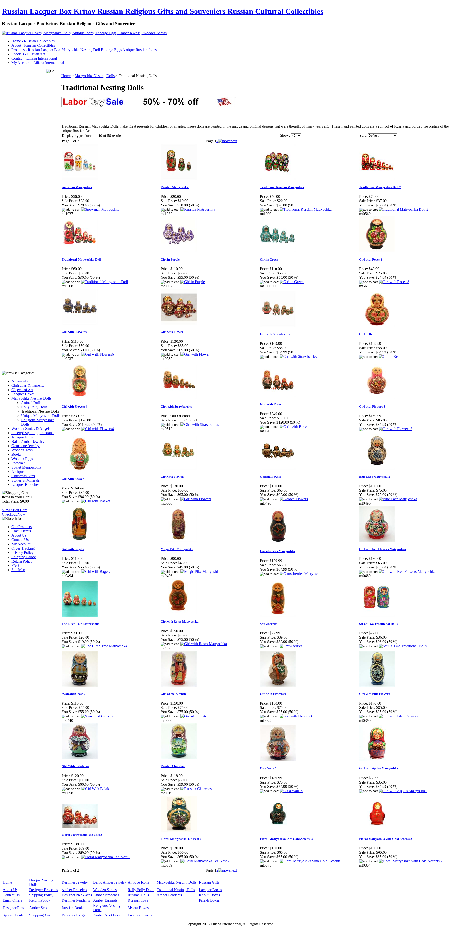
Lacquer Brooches (25, 485)
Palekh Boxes (209, 900)
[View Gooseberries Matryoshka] (301, 574)
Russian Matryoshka (175, 187)
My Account (21, 544)
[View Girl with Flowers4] (97, 429)
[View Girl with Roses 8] (394, 282)
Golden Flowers (270, 476)
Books (16, 454)
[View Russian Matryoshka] (197, 209)
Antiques (18, 472)
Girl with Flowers (172, 476)
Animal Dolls (31, 403)
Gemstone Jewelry (26, 446)
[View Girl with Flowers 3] (395, 429)
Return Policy (22, 561)
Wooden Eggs (22, 459)
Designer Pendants (76, 900)
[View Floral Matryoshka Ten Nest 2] (205, 861)
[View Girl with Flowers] (195, 499)
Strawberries (268, 623)
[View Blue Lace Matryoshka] (398, 499)
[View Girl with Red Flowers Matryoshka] (407, 571)
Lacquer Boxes (23, 394)
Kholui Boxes (209, 895)
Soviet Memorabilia (26, 467)
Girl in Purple (170, 259)
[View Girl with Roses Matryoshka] (203, 644)
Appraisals (20, 381)
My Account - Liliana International (38, 63)
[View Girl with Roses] (294, 427)
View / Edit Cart (14, 510)
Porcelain (19, 463)
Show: (285, 135)
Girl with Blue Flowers (374, 694)
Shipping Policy (24, 557)
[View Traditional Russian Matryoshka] (306, 209)
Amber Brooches (106, 895)
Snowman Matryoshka (77, 187)
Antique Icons (22, 437)
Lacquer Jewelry (140, 915)
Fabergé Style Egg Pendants (33, 433)
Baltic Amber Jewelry (28, 441)
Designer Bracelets (43, 890)
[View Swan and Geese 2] (97, 716)
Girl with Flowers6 (74, 332)
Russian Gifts (209, 882)
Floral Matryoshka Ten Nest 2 (181, 839)
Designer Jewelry (75, 882)
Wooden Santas (105, 890)
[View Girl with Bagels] (95, 571)
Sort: (363, 135)
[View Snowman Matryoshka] (100, 209)
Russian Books (73, 908)
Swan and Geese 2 (74, 694)
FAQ (15, 565)
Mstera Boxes (138, 908)
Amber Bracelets (74, 890)
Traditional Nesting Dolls (176, 890)
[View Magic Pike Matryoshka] (200, 571)
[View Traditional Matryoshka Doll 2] (403, 209)
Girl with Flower (172, 332)
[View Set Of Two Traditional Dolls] (403, 646)
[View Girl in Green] (292, 282)
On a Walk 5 (268, 768)
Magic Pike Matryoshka (177, 549)
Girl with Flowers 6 (273, 694)
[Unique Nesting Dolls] (157, 900)
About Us (19, 535)
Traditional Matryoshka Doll (81, 259)
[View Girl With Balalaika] (97, 789)
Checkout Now (13, 514)
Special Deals (13, 915)
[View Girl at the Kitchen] (196, 716)
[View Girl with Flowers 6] (296, 716)
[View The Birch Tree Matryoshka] (104, 646)
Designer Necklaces (77, 895)
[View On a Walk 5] (291, 791)
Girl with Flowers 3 (372, 406)
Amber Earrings (105, 900)
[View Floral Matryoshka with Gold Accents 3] (311, 861)
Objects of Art (22, 390)
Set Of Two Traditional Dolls (378, 623)
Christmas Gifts (23, 476)
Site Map (18, 570)
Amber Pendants (169, 895)
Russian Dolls (138, 895)
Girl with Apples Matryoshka (378, 768)
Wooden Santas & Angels (31, 428)
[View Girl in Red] (389, 356)
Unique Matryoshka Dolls (40, 416)
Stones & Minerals (26, 480)
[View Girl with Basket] (95, 501)
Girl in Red (366, 334)
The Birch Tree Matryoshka (80, 623)
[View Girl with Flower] (195, 354)
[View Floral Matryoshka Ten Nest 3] (105, 857)
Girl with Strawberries (275, 334)
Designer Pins (13, 908)
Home (66, 76)
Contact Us (20, 540)
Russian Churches (173, 766)
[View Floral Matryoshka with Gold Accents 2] (411, 861)
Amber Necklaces (106, 915)
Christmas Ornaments (28, 385)
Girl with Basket (73, 479)
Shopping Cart (40, 915)
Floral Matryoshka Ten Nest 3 (82, 834)
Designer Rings (73, 915)
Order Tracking (23, 548)
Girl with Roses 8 (370, 259)
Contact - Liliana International (34, 58)
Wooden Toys (22, 450)
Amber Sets (38, 908)
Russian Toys (138, 900)
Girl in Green (269, 259)
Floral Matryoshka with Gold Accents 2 (385, 839)
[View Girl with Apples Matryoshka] (403, 791)
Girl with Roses (270, 404)
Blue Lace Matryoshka (374, 476)
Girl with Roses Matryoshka (180, 621)
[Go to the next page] (227, 141)
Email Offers (21, 531)
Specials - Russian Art (28, 54)
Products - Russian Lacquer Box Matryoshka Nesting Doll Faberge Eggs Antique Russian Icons (84, 50)
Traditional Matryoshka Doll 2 (380, 187)
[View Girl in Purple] (192, 282)
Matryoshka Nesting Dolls (31, 398)
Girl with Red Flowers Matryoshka (382, 549)
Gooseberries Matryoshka (277, 551)
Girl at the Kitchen (173, 694)
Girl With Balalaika (75, 766)
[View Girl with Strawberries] (298, 356)
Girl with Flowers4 (74, 406)
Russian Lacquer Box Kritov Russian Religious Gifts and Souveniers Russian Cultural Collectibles (162, 11)
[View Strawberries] (291, 646)
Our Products (22, 527)
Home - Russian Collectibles (33, 41)
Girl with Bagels (73, 549)
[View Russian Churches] (196, 789)
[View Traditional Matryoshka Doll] (104, 282)
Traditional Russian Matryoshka (282, 187)
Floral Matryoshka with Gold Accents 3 (286, 839)
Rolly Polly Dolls (34, 407)
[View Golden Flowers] (294, 499)
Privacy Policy (23, 553)
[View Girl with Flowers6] (97, 354)
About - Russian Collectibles (33, 45)
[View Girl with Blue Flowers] (398, 716)
